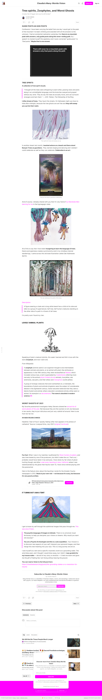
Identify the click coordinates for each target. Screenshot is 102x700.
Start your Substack (48, 698)
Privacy (14, 698)
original (57, 424)
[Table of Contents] (2, 350)
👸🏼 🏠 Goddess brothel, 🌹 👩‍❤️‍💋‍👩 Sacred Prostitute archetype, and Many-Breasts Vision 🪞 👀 (43, 651)
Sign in (97, 3)
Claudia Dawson (30, 17)
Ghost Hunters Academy (68, 455)
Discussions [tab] (34, 635)
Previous (28, 603)
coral (53, 377)
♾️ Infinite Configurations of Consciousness (34, 641)
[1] (31, 396)
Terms (18, 698)
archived (65, 424)
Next (75, 603)
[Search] (78, 3)
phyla (42, 377)
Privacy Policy (63, 682)
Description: (26, 302)
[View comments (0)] (29, 22)
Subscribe (89, 3)
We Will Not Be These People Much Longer (37, 639)
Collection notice (23, 698)
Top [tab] (24, 635)
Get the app (57, 698)
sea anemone (46, 393)
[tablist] (29, 615)
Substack (86, 698)
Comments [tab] (26, 615)
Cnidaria (48, 377)
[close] (66, 654)
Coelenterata (61, 375)
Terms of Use (59, 680)
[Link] (19, 26)
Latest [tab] (28, 635)
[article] (51, 643)
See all (25, 676)
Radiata (68, 372)
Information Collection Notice (51, 682)
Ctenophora (58, 380)
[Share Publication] (82, 3)
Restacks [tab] (32, 615)
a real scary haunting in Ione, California (54, 462)
